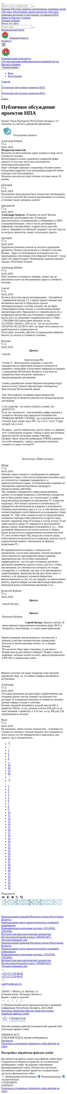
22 (9, 847)
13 (9, 821)
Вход (10, 73)
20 (9, 841)
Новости (6, 17)
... (9, 762)
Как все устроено (21, 17)
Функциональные (51, 1076)
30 (9, 870)
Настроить (7, 1040)
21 (9, 844)
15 (9, 827)
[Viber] (21, 897)
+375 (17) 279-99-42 (12, 973)
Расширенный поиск (12, 29)
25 (9, 856)
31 (9, 873)
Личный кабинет (10, 20)
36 (9, 773)
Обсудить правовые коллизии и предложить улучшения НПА (30, 13)
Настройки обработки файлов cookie (27, 1012)
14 (9, 824)
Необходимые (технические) (21, 1076)
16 (9, 830)
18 (9, 835)
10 (9, 812)
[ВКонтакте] (3, 897)
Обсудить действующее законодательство (24, 12)
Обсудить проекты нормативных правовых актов (38, 9)
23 (9, 850)
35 (9, 770)
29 (9, 867)
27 (9, 862)
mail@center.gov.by (11, 984)
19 (9, 838)
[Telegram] (12, 897)
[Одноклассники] (8, 897)
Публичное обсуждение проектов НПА (23, 87)
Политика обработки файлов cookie (21, 1010)
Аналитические (10, 1079)
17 (9, 832)
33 (9, 764)
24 (9, 853)
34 (9, 767)
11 (9, 815)
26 (9, 859)
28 (9, 864)
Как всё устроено (10, 64)
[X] (17, 897)
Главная (5, 9)
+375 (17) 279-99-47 (12, 976)
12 (9, 818)
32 (9, 876)
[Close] (2, 3)
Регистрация (15, 76)
